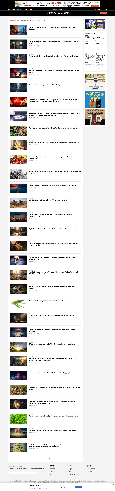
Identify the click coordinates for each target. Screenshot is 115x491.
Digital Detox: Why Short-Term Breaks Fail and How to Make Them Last (52, 229)
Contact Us (89, 466)
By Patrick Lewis (32, 117)
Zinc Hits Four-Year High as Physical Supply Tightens (46, 85)
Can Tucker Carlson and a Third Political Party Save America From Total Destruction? (90, 57)
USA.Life (51, 475)
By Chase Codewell (32, 374)
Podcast (70, 471)
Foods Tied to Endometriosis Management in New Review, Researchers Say (54, 142)
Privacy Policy (89, 469)
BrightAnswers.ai (98, 9)
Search (105, 9)
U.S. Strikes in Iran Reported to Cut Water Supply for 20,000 (48, 200)
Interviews (26, 9)
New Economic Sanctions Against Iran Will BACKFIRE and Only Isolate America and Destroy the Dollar (100, 66)
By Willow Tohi (31, 175)
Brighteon (14, 9)
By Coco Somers (32, 275)
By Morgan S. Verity (32, 405)
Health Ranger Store (91, 471)
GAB (50, 474)
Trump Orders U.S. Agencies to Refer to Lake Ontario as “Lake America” (53, 185)
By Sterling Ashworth (32, 86)
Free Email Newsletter (91, 468)
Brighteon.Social (53, 468)
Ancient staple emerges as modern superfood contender (48, 301)
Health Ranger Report (90, 33)
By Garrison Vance (32, 74)
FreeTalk (51, 471)
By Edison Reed (31, 144)
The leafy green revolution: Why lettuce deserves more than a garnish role (53, 416)
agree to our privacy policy (42, 488)
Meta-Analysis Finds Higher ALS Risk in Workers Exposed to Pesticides (52, 430)
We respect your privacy (13, 475)
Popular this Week (21, 20)
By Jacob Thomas (32, 448)
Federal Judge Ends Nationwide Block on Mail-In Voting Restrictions (51, 315)
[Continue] (34, 473)
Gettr (50, 469)
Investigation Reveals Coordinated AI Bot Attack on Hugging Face (50, 373)
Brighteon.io (52, 466)
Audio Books (31, 9)
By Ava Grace (31, 131)
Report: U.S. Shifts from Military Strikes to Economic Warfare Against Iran (53, 56)
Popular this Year (42, 20)
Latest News (13, 20)
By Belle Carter (31, 187)
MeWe (51, 472)
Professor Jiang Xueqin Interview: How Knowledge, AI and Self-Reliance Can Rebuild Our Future (90, 66)
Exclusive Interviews (72, 472)
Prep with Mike (19, 9)
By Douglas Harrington (33, 45)
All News (70, 468)
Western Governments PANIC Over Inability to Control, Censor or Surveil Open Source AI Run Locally (100, 47)
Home (9, 9)
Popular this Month (31, 20)
